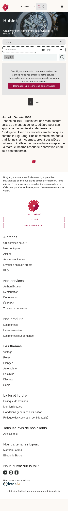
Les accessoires (12, 330)
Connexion (28, 6)
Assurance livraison (14, 259)
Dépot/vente (10, 297)
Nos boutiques (11, 248)
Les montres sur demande (18, 335)
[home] (6, 6)
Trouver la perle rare (15, 308)
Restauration (10, 292)
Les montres (10, 324)
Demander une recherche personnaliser (34, 86)
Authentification (12, 286)
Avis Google (10, 433)
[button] (62, 7)
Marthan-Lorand (12, 450)
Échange (8, 303)
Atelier (7, 254)
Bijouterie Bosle (12, 455)
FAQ (6, 270)
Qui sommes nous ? (15, 243)
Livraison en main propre (17, 264)
